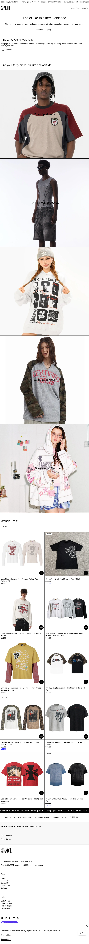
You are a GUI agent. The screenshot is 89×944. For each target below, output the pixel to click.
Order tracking (6, 903)
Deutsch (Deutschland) (23, 817)
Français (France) (59, 817)
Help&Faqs (5, 908)
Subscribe (5, 839)
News (3, 878)
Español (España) (42, 817)
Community (5, 885)
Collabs (4, 888)
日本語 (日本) (75, 817)
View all (4, 527)
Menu (73, 8)
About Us (4, 880)
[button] (79, 8)
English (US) (6, 817)
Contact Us (5, 883)
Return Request (7, 906)
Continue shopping (43, 30)
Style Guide (5, 901)
